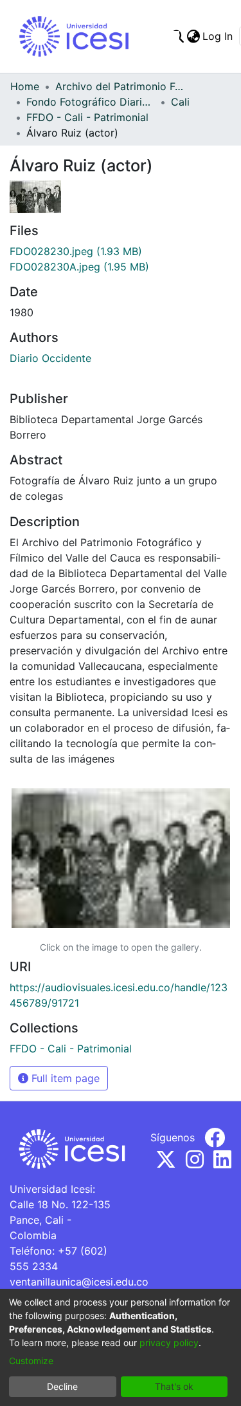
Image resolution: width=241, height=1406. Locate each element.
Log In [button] (218, 36)
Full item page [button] (64, 1078)
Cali (180, 101)
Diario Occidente (50, 358)
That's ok (174, 1386)
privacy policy (169, 1342)
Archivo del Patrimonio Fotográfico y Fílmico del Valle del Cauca (119, 86)
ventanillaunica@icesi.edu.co (79, 1281)
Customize (31, 1360)
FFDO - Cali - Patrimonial (87, 117)
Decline (62, 1386)
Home (24, 86)
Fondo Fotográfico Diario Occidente (90, 101)
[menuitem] (193, 36)
